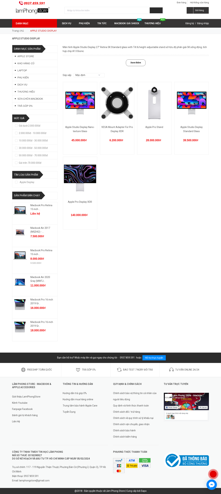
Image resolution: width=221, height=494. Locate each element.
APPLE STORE (25, 56)
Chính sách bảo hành (124, 430)
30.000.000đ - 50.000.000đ (33, 148)
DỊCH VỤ (67, 23)
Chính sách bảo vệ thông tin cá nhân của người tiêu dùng (134, 396)
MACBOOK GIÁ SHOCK (127, 22)
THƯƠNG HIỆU (155, 22)
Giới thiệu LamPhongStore (26, 396)
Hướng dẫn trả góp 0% (75, 393)
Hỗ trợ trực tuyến (154, 357)
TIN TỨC (102, 23)
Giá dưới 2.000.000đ (29, 125)
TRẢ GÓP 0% (24, 105)
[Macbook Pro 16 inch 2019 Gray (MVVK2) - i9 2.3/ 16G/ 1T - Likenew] (20, 327)
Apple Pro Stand (154, 127)
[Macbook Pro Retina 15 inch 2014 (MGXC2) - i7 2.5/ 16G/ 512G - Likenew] (20, 210)
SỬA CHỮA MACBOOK (30, 98)
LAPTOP (22, 70)
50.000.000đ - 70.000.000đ (33, 155)
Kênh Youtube (19, 402)
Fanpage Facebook (22, 409)
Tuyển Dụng (69, 411)
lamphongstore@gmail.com (34, 480)
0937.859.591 (34, 3)
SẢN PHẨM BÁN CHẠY (27, 195)
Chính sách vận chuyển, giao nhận (131, 424)
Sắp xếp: (67, 75)
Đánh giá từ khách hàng (25, 415)
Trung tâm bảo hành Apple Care (80, 405)
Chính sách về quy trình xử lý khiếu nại (133, 418)
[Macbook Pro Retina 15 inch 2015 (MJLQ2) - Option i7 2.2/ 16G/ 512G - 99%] (20, 255)
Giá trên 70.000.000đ (29, 162)
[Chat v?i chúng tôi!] (211, 484)
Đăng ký (189, 23)
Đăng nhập (203, 23)
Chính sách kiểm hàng (125, 436)
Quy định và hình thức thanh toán (131, 405)
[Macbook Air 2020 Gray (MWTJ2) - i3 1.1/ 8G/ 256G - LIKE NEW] (20, 282)
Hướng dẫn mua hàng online (78, 399)
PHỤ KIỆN (84, 23)
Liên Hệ (16, 421)
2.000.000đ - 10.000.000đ (32, 133)
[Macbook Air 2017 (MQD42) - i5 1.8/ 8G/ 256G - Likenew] (20, 233)
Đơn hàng (181, 2)
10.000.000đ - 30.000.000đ (33, 140)
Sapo (144, 491)
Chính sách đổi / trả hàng (126, 411)
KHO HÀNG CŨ (25, 63)
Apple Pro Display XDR (80, 201)
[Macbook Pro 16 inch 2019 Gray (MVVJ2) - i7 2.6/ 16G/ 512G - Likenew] (20, 304)
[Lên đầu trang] (215, 462)
